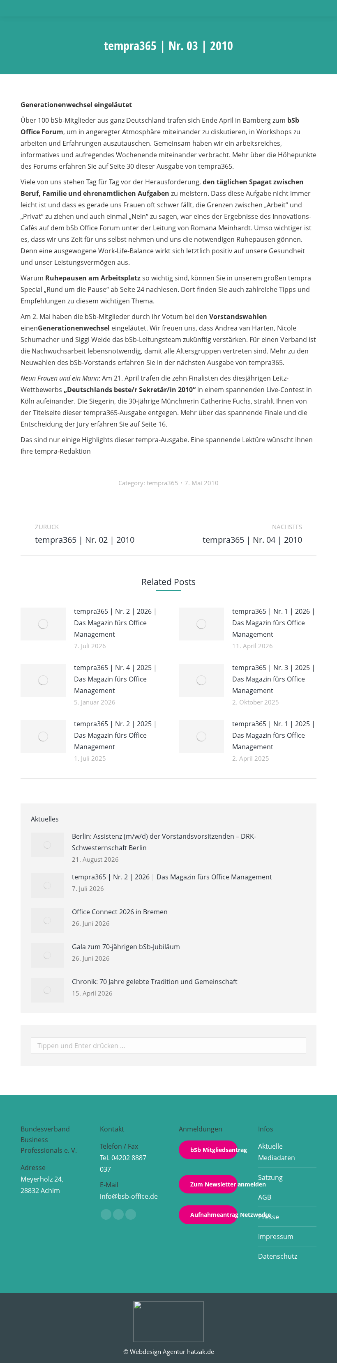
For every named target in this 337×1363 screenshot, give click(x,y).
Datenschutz (277, 1256)
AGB (264, 1197)
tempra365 (162, 483)
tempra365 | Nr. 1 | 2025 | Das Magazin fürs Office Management (273, 735)
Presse (268, 1216)
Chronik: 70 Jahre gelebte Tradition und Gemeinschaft (155, 981)
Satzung (270, 1177)
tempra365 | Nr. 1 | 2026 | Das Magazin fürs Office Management (273, 623)
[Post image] (43, 624)
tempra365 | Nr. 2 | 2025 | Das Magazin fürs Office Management (115, 735)
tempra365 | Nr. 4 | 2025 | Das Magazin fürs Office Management (115, 679)
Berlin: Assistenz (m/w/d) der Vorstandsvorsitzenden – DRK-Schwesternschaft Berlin (164, 842)
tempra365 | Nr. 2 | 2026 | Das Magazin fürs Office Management (115, 623)
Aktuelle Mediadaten (276, 1152)
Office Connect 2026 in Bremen (120, 911)
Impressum (275, 1236)
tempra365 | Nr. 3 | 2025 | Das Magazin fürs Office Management (273, 679)
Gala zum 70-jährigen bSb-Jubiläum (126, 946)
